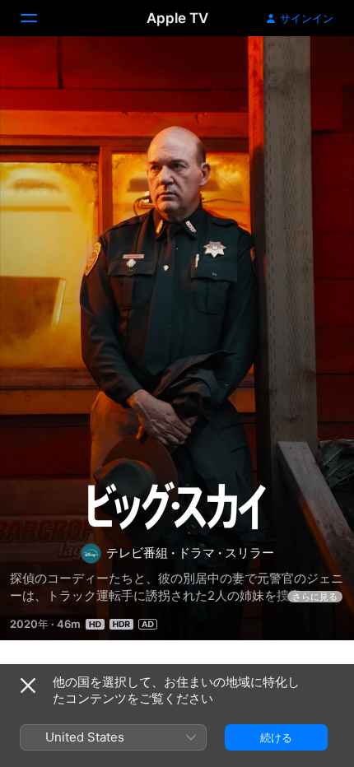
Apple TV (177, 18)
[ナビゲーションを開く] (39, 18)
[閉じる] (28, 685)
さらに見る (315, 596)
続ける (276, 737)
